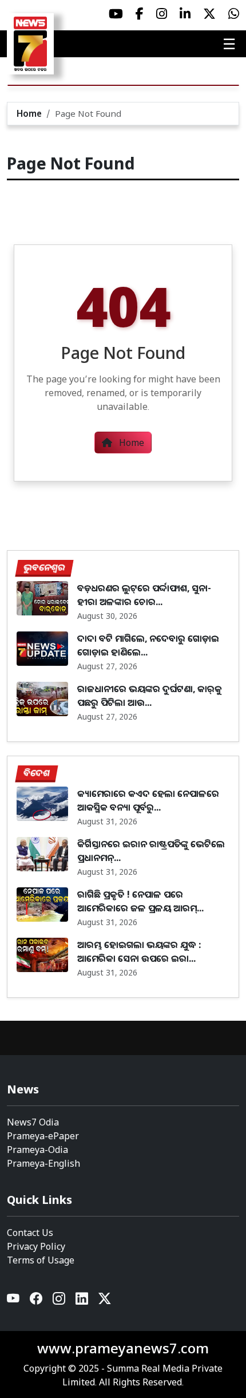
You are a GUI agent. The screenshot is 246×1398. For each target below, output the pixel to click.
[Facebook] (36, 1301)
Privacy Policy (36, 1246)
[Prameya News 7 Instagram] (161, 13)
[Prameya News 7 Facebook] (140, 13)
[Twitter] (104, 1301)
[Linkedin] (82, 1301)
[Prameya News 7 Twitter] (209, 13)
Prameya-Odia (37, 1149)
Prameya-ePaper (43, 1136)
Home (29, 113)
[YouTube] (14, 1301)
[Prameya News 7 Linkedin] (185, 13)
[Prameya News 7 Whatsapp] (233, 13)
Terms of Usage (40, 1260)
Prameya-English (43, 1163)
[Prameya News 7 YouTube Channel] (116, 13)
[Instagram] (59, 1301)
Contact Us (30, 1232)
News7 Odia (33, 1122)
